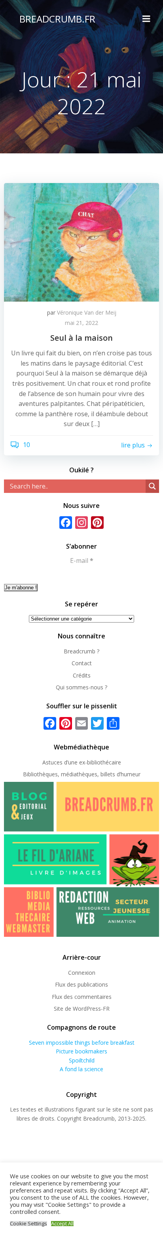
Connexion (81, 972)
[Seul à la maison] (81, 241)
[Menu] (146, 19)
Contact (82, 663)
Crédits (82, 675)
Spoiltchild (82, 1060)
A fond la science (81, 1069)
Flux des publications (81, 984)
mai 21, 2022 (81, 322)
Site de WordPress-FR (82, 1008)
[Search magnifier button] (152, 486)
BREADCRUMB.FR (57, 18)
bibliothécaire (104, 762)
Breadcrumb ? (81, 651)
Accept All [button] (62, 1223)
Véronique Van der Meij (86, 312)
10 (25, 444)
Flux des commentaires (82, 996)
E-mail (81, 560)
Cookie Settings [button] (28, 1223)
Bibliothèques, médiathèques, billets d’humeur (81, 774)
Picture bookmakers (81, 1051)
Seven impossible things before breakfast (82, 1042)
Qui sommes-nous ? (81, 687)
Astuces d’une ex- (64, 762)
